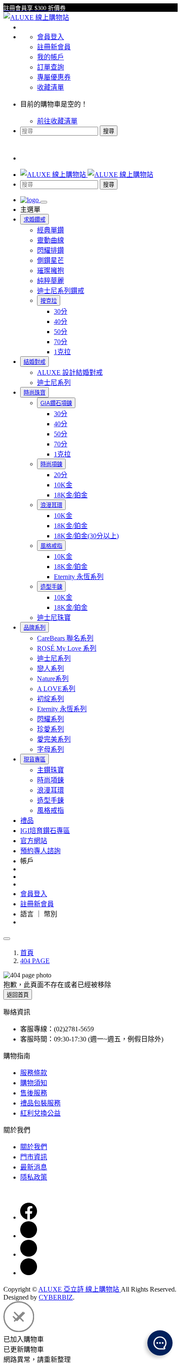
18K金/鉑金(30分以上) (86, 535)
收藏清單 (50, 87)
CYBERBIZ (56, 1297)
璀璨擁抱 (50, 270)
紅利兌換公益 (40, 1113)
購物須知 (33, 1082)
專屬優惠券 (54, 77)
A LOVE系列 (56, 688)
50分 (60, 331)
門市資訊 (33, 1157)
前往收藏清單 (57, 121)
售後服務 (33, 1093)
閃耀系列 (50, 719)
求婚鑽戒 (34, 219)
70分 (60, 341)
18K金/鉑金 (71, 495)
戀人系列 (50, 668)
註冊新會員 (54, 47)
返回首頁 (18, 995)
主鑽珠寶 (50, 770)
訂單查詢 (50, 67)
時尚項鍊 (51, 464)
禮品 (27, 820)
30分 (60, 311)
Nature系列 (53, 678)
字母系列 (50, 749)
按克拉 (48, 301)
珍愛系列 (50, 729)
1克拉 (62, 351)
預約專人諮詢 (40, 850)
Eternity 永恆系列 (79, 576)
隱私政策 (33, 1177)
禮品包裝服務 (40, 1103)
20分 (60, 474)
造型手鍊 (51, 587)
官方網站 (33, 840)
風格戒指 (51, 546)
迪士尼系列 (54, 382)
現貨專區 (34, 759)
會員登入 (50, 36)
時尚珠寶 (34, 393)
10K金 (63, 484)
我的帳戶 (50, 57)
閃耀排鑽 (50, 250)
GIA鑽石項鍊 (56, 403)
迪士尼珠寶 (54, 617)
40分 (60, 321)
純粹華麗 (50, 280)
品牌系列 (34, 628)
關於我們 (33, 1146)
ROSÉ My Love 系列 (66, 648)
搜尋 (108, 131)
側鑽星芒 (50, 260)
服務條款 (33, 1072)
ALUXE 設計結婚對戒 (70, 372)
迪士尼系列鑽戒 (60, 290)
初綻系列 (50, 698)
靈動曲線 (50, 240)
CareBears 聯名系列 (65, 638)
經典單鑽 (50, 230)
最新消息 (33, 1167)
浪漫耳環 (51, 505)
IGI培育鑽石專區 (45, 830)
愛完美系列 (54, 739)
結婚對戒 (34, 362)
